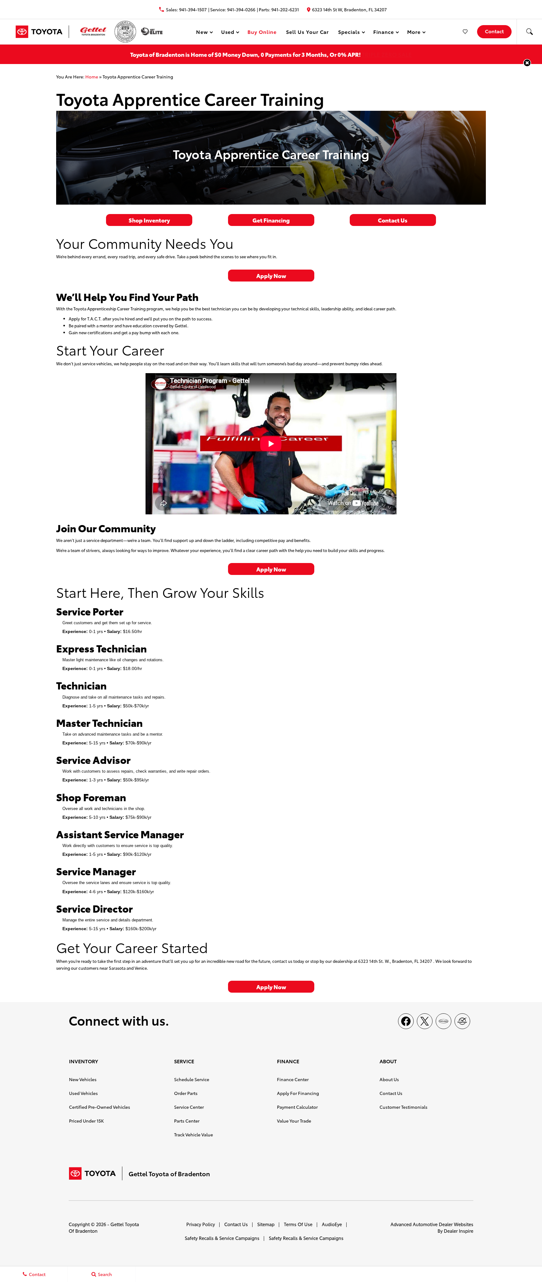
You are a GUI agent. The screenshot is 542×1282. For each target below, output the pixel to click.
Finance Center (293, 1079)
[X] (425, 1021)
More (414, 33)
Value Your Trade (294, 1121)
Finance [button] (383, 33)
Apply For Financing (298, 1093)
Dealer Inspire (458, 1230)
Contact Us (392, 220)
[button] (529, 31)
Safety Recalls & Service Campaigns (222, 1238)
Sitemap (265, 1224)
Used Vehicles (83, 1093)
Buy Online (262, 31)
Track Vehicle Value (193, 1134)
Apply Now (271, 275)
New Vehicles (83, 1079)
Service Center (189, 1107)
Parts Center (186, 1121)
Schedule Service (191, 1079)
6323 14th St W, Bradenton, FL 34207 (349, 9)
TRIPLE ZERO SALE (387, 54)
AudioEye (332, 1224)
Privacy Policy (200, 1224)
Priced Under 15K (86, 1121)
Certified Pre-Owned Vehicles (99, 1107)
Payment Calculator (297, 1107)
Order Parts (186, 1093)
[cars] (443, 1021)
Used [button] (228, 33)
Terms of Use (298, 1224)
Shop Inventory (149, 220)
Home (91, 76)
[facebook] (406, 1021)
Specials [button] (349, 33)
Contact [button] (494, 31)
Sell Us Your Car (307, 31)
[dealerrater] (462, 1021)
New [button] (203, 33)
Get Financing (271, 220)
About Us (389, 1079)
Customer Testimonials (404, 1107)
